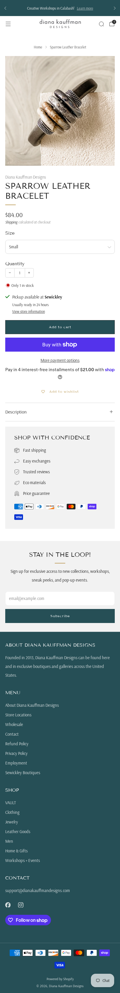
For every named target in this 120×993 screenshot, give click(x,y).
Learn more (85, 8)
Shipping (11, 222)
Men (9, 841)
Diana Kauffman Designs (25, 177)
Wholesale (14, 724)
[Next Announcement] (114, 8)
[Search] (101, 24)
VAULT (10, 802)
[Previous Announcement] (5, 8)
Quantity (14, 263)
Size (10, 233)
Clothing (12, 812)
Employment (16, 763)
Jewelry (11, 822)
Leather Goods (17, 831)
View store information (28, 311)
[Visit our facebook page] (7, 904)
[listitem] (60, 8)
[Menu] (8, 24)
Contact (12, 734)
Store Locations (18, 715)
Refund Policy (17, 743)
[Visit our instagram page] (20, 904)
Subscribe (60, 616)
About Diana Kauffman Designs (32, 705)
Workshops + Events (22, 860)
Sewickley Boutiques (22, 772)
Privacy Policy (16, 753)
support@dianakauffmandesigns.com (37, 890)
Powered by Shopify (60, 979)
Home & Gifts (16, 851)
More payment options (60, 360)
